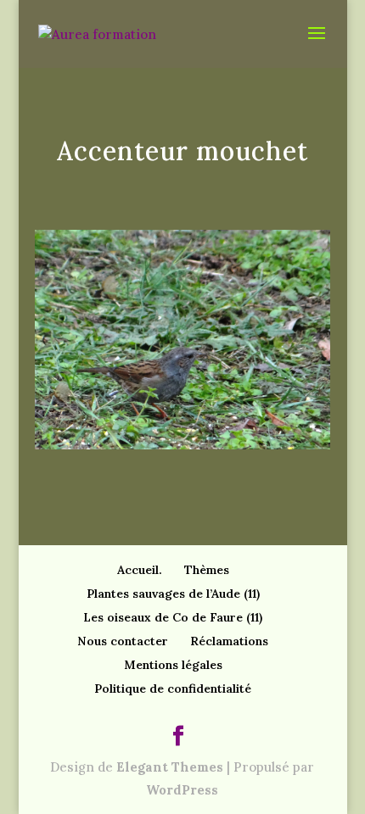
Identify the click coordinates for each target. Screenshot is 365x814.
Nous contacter (122, 641)
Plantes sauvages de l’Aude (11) (173, 593)
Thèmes (206, 569)
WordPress (182, 790)
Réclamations (229, 641)
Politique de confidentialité (172, 688)
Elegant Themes (169, 767)
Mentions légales (173, 664)
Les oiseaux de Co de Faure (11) (172, 617)
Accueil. (139, 569)
